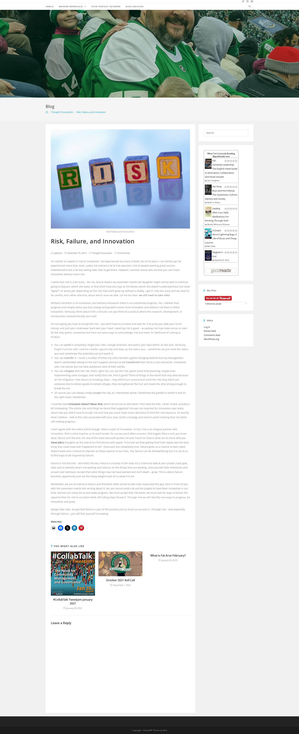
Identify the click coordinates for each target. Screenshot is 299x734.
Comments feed (212, 335)
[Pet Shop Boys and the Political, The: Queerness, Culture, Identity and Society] (208, 189)
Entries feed (210, 330)
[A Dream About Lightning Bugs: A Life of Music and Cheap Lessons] (208, 233)
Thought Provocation (102, 253)
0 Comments (124, 253)
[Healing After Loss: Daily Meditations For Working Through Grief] (208, 211)
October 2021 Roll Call (120, 580)
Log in (207, 327)
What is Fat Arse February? (168, 555)
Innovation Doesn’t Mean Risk (85, 404)
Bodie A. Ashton (213, 202)
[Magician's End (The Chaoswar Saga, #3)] (208, 255)
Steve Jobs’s (57, 442)
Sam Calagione (213, 180)
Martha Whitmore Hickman (218, 224)
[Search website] (249, 6)
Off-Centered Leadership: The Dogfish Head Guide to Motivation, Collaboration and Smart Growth (221, 169)
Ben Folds (211, 246)
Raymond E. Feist (222, 260)
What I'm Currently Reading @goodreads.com (221, 155)
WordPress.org (211, 339)
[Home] (47, 112)
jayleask (58, 253)
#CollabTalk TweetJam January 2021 (73, 601)
